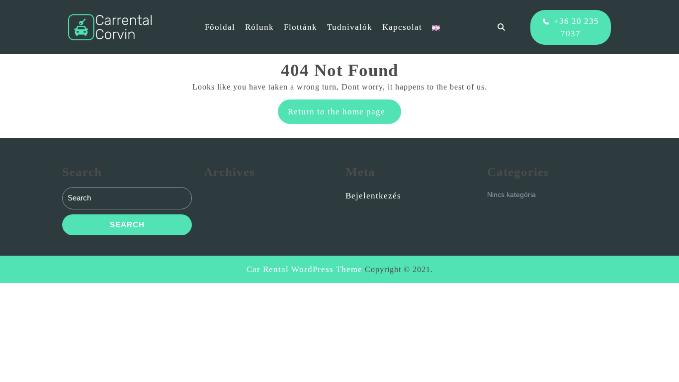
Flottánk (300, 27)
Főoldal (220, 27)
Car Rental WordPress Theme (304, 269)
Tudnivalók (349, 27)
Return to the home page (344, 115)
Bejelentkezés (373, 195)
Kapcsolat (402, 27)
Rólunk (259, 27)
